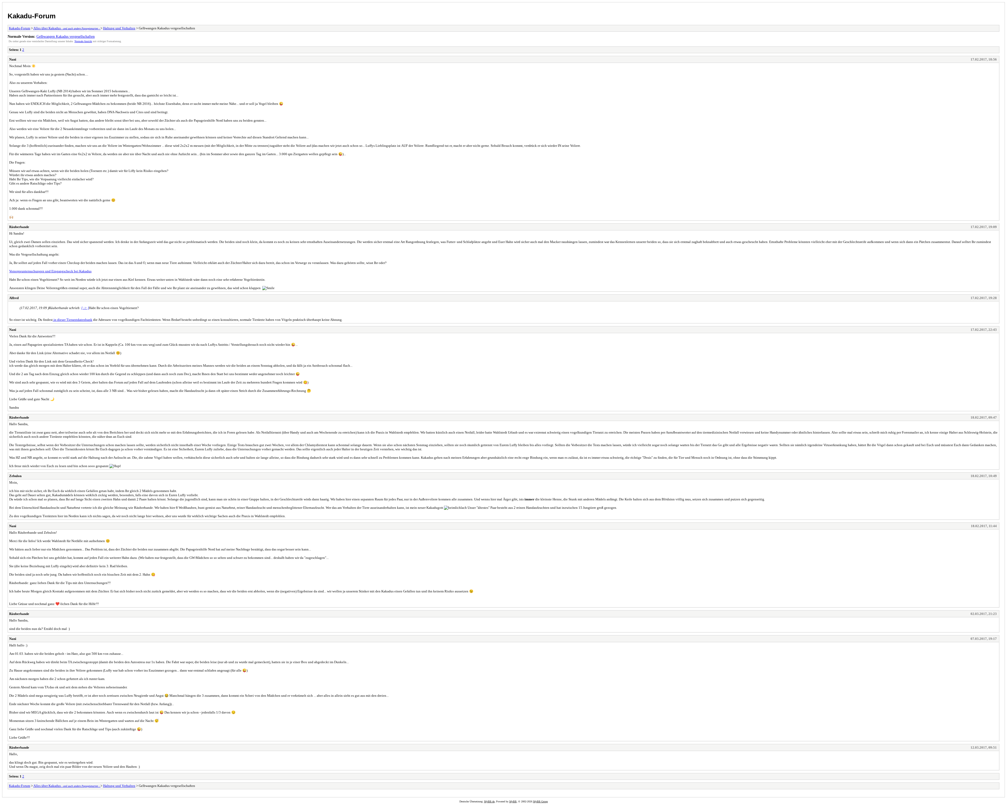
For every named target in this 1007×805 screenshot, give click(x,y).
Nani (12, 59)
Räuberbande (19, 227)
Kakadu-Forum (32, 16)
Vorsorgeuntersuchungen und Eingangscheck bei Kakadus (50, 271)
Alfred (14, 298)
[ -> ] (85, 308)
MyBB (513, 801)
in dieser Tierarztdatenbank (72, 320)
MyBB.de (489, 801)
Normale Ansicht (83, 41)
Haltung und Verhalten (119, 28)
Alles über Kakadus (66, 28)
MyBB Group (540, 801)
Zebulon (15, 476)
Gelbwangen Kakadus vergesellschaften (65, 36)
